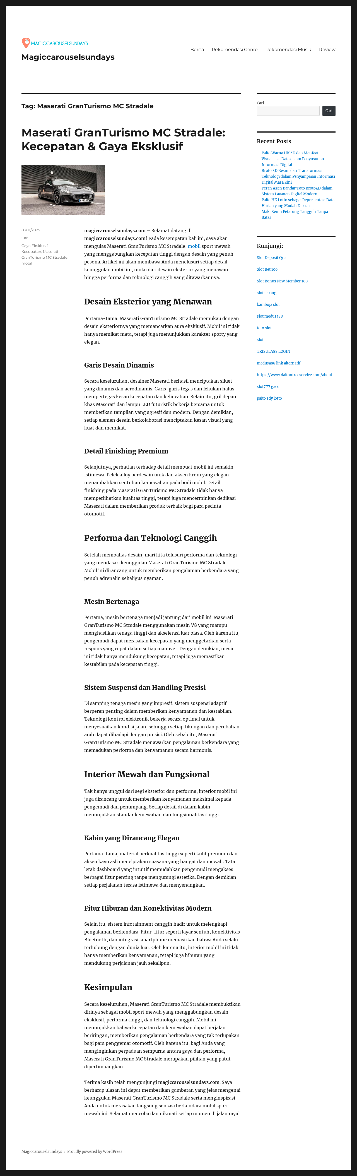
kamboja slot (268, 304)
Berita (197, 49)
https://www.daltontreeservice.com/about (294, 375)
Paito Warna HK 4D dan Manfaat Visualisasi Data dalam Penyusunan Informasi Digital (293, 159)
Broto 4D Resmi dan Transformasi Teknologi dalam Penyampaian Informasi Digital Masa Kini (298, 176)
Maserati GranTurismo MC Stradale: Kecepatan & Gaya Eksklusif (123, 139)
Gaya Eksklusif (34, 245)
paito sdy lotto (269, 398)
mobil (194, 246)
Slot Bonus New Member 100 (282, 281)
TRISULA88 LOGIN (273, 351)
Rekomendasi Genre (235, 49)
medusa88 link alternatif (278, 363)
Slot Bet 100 (267, 269)
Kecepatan (31, 251)
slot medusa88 (270, 316)
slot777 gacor (269, 386)
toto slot (264, 328)
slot (260, 339)
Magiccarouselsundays (68, 57)
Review (327, 49)
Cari (260, 103)
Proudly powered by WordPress (94, 1151)
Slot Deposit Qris (271, 257)
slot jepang (266, 293)
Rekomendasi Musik (288, 49)
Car (24, 238)
